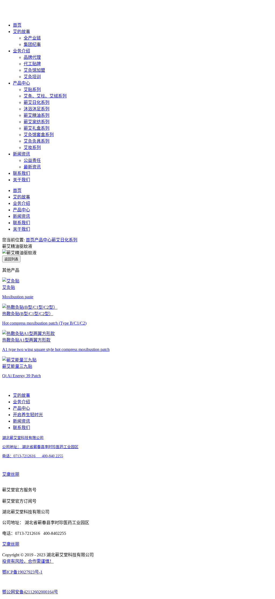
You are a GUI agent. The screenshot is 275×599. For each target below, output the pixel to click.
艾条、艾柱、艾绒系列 (45, 96)
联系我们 (21, 173)
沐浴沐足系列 (36, 109)
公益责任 (32, 160)
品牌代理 (32, 57)
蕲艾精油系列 (36, 115)
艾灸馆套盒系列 (39, 134)
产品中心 (21, 83)
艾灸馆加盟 (34, 70)
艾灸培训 (32, 76)
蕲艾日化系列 (36, 102)
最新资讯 (32, 167)
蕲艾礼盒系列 (36, 128)
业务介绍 (21, 51)
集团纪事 (32, 44)
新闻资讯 (21, 154)
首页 (17, 25)
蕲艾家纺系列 (36, 121)
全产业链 (32, 38)
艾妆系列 (32, 147)
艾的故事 (21, 31)
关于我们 (21, 179)
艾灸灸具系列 (36, 141)
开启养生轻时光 (28, 414)
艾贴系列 (32, 89)
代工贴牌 (32, 63)
